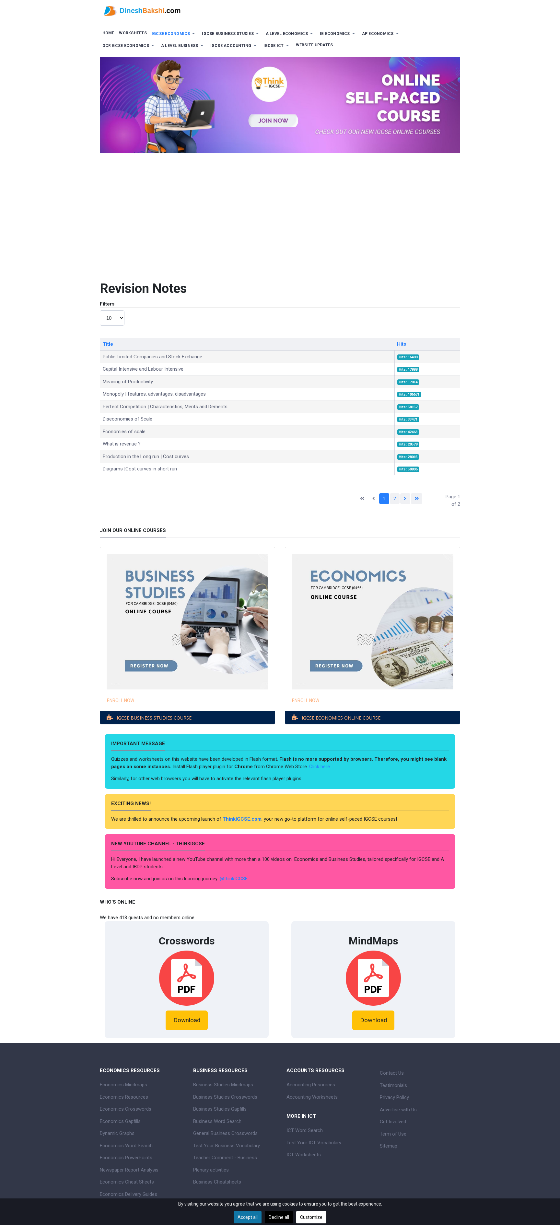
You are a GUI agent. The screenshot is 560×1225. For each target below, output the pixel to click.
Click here (320, 766)
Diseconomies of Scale (127, 419)
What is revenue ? (122, 444)
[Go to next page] (405, 498)
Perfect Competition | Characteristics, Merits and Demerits (165, 407)
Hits (401, 344)
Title (108, 344)
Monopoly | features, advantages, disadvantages (154, 394)
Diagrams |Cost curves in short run (140, 469)
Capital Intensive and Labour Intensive (143, 369)
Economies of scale (124, 431)
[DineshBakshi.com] (280, 10)
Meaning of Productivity (128, 382)
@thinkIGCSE (234, 879)
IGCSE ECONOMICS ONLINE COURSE (341, 718)
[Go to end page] (417, 498)
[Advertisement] (280, 211)
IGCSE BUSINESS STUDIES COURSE (154, 718)
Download (186, 1020)
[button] (174, 34)
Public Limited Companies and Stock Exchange (152, 357)
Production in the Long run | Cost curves (146, 456)
